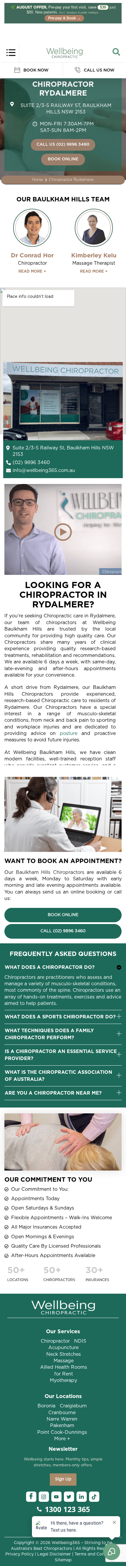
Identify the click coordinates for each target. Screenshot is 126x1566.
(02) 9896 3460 (31, 462)
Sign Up (63, 1479)
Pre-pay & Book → (64, 18)
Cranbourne (62, 1412)
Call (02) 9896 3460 (63, 931)
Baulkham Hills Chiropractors (50, 872)
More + (62, 1438)
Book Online (63, 915)
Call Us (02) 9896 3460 (63, 144)
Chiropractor (55, 1341)
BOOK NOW (35, 70)
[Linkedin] (81, 1497)
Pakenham (62, 1425)
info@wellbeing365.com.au (44, 470)
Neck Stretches (63, 1354)
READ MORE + (32, 272)
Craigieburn (73, 1406)
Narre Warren (62, 1419)
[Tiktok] (94, 1497)
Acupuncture (63, 1347)
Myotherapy (63, 1380)
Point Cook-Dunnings (62, 1432)
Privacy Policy (19, 1554)
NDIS (80, 1341)
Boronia (46, 1406)
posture (68, 733)
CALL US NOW (99, 70)
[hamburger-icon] (11, 52)
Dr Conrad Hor (32, 256)
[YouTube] (56, 1497)
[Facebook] (31, 1497)
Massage (64, 1360)
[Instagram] (44, 1497)
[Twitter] (69, 1497)
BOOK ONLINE (63, 159)
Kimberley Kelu (93, 256)
